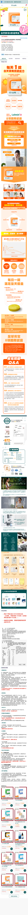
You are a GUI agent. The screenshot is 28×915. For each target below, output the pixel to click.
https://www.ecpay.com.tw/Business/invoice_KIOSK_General (16, 781)
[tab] (3, 58)
